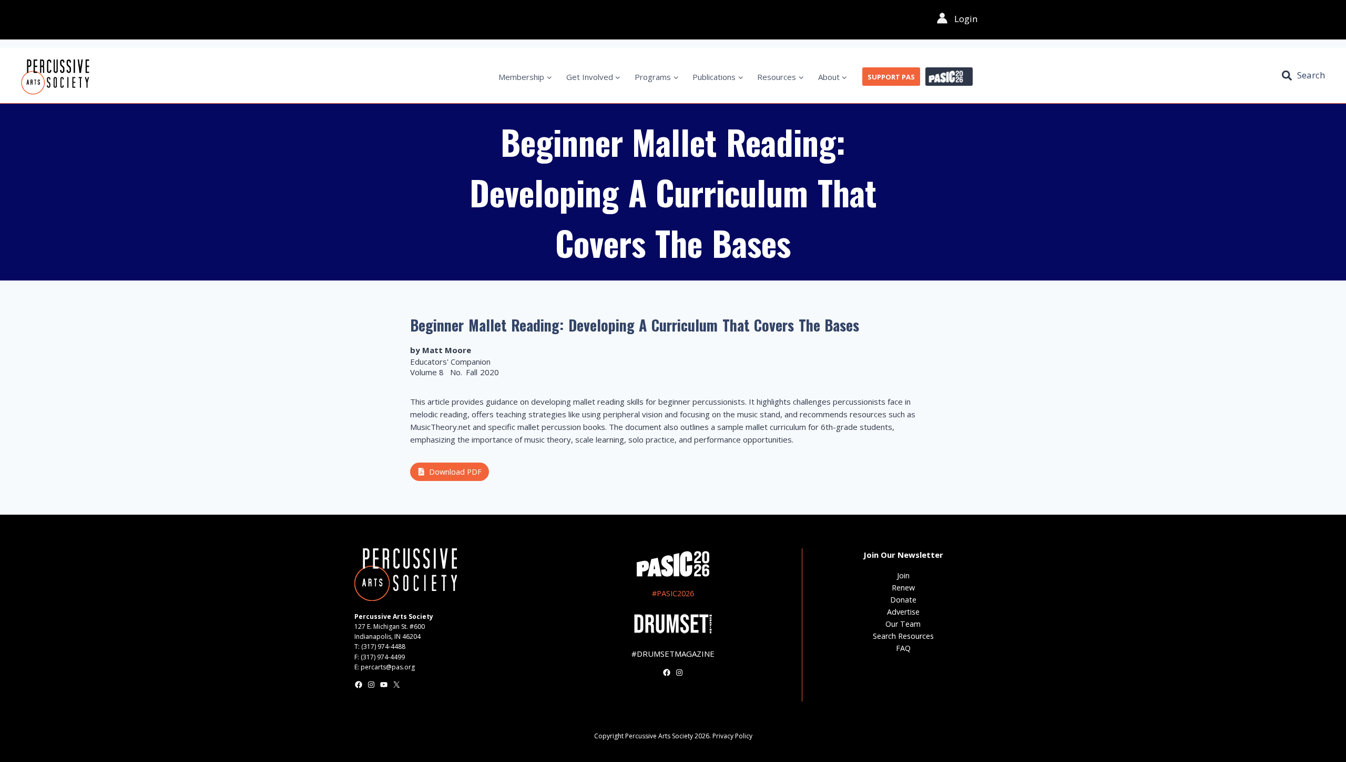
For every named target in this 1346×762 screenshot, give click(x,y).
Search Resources (903, 636)
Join (903, 575)
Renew (903, 588)
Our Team (903, 624)
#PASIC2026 (673, 593)
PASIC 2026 (949, 76)
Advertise (903, 612)
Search (1311, 75)
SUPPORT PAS (891, 77)
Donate (903, 600)
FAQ (903, 648)
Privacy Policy (732, 735)
